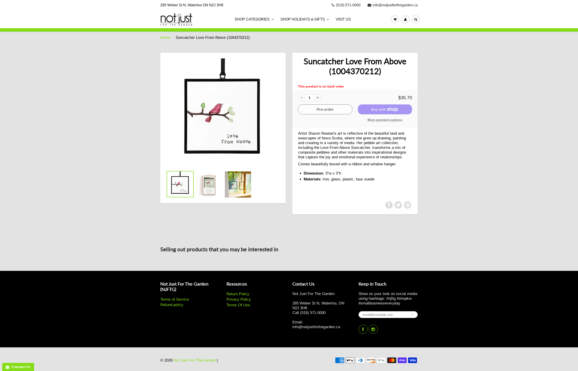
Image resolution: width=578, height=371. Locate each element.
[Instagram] (373, 329)
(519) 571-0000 (348, 5)
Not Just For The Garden (195, 360)
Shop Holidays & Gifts (302, 19)
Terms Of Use (238, 305)
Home (165, 37)
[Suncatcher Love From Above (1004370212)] (223, 112)
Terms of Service (174, 299)
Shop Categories (252, 19)
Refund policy (171, 305)
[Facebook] (363, 329)
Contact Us (19, 367)
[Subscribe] (412, 314)
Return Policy (237, 294)
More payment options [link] (385, 120)
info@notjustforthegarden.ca (395, 5)
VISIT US (343, 19)
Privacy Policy (238, 299)
